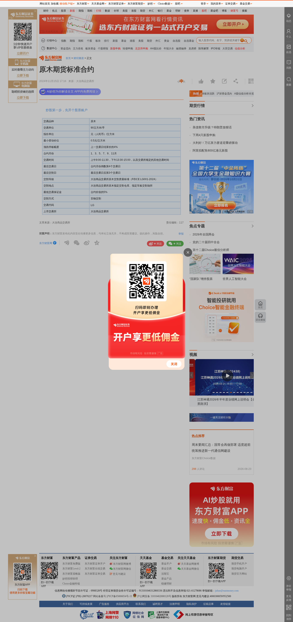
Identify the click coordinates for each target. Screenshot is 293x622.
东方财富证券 (116, 3)
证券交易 (230, 3)
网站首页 (45, 3)
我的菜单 (216, 3)
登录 (203, 3)
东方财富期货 (135, 3)
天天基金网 (97, 3)
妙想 (150, 3)
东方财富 (82, 3)
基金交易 (245, 3)
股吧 (177, 3)
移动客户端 (66, 3)
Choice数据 (164, 3)
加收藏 (55, 3)
